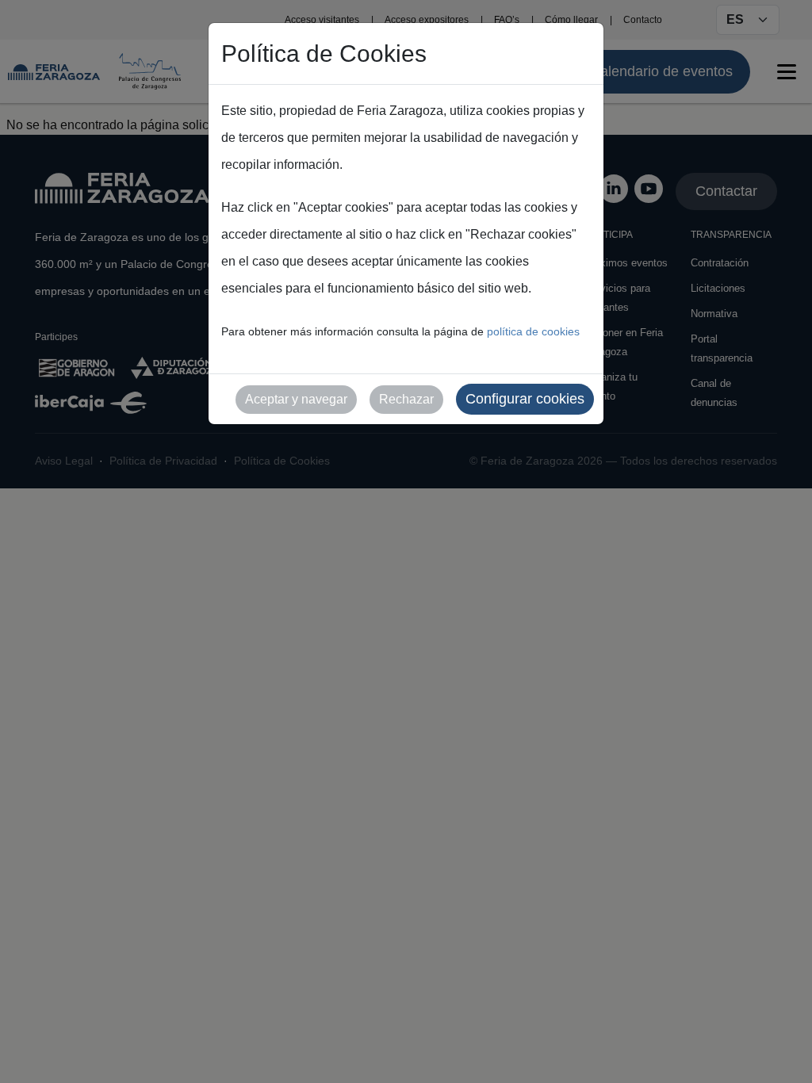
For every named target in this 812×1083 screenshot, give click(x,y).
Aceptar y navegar (296, 399)
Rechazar (406, 399)
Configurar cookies (524, 399)
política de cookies (533, 331)
